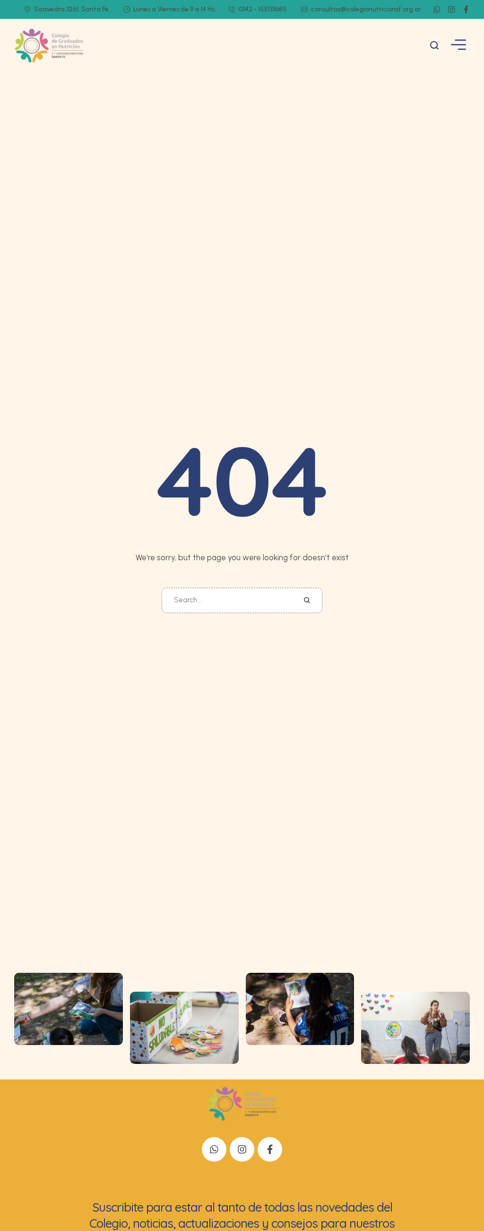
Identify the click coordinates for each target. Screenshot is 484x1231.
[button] (434, 45)
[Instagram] (451, 9)
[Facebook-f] (466, 9)
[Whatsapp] (437, 9)
